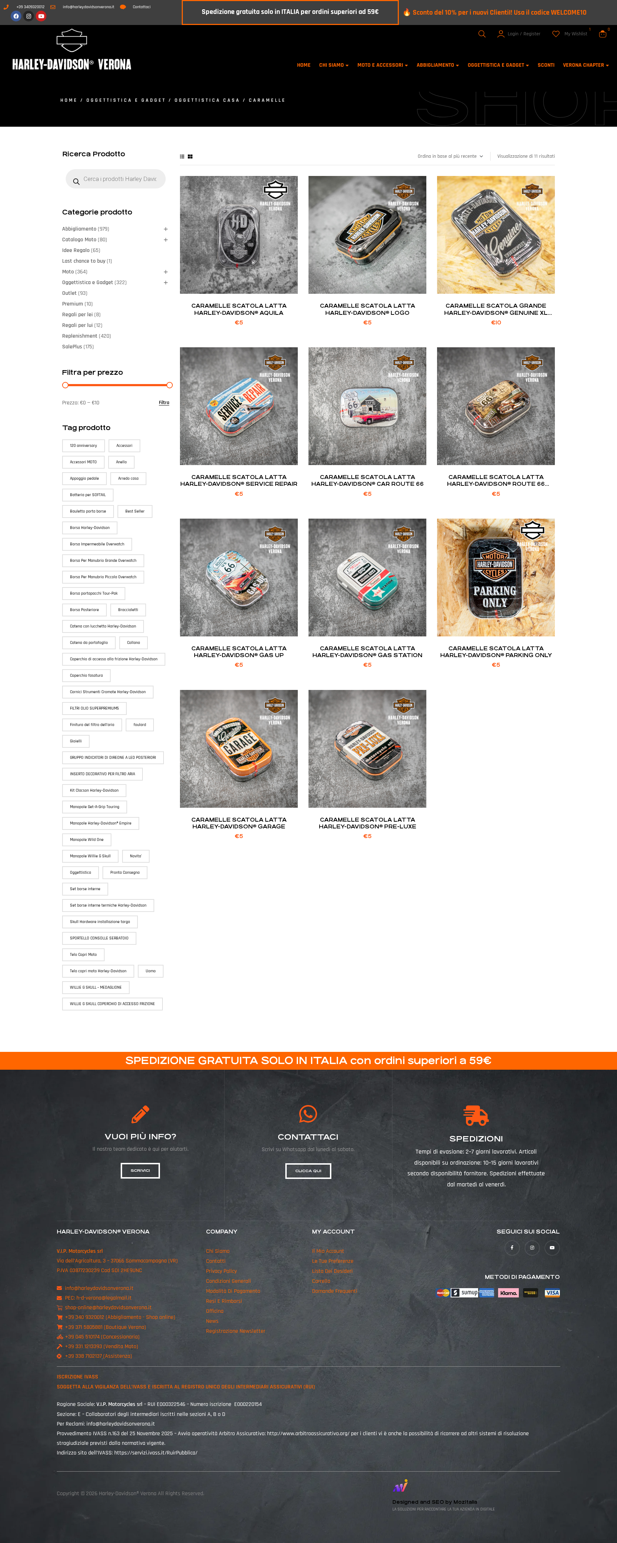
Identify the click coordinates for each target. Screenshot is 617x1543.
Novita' (136, 856)
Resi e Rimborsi (224, 1301)
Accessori (124, 445)
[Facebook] (16, 16)
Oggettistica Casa (207, 100)
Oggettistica (80, 872)
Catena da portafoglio (89, 642)
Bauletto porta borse (88, 511)
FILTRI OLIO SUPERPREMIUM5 (94, 708)
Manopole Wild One (87, 839)
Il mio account (328, 1251)
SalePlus (72, 347)
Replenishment (79, 336)
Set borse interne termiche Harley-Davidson (108, 905)
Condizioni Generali (228, 1281)
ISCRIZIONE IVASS (77, 1377)
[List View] (182, 156)
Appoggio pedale (84, 478)
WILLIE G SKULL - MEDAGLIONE (96, 987)
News (212, 1321)
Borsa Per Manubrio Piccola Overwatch (103, 577)
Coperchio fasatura (86, 675)
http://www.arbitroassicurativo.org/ (308, 1433)
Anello (121, 462)
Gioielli (76, 741)
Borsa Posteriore (84, 609)
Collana (133, 642)
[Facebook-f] (512, 1248)
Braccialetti (128, 609)
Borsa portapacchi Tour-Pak (93, 593)
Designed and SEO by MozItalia (434, 1502)
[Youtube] (41, 16)
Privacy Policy (221, 1271)
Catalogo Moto (79, 239)
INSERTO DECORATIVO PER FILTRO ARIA (102, 774)
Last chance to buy (83, 261)
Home (69, 100)
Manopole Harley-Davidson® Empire (100, 823)
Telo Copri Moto (83, 954)
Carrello (321, 1281)
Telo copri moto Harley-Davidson (98, 971)
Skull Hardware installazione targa (100, 921)
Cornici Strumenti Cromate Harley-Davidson (108, 692)
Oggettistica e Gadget (126, 100)
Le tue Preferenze (332, 1261)
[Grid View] (190, 156)
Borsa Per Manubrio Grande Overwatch (103, 560)
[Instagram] (28, 16)
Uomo (151, 971)
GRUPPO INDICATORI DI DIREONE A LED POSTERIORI (113, 757)
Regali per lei (77, 314)
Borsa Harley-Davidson (90, 527)
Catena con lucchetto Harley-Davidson (103, 626)
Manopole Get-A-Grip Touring (94, 807)
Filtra (164, 402)
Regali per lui (77, 325)
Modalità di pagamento (233, 1291)
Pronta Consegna (125, 872)
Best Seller (135, 511)
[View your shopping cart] (602, 33)
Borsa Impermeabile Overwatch (97, 544)
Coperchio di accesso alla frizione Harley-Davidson (113, 659)
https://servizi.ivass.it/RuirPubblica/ (155, 1453)
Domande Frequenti (334, 1291)
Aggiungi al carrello (239, 284)
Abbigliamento (79, 229)
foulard (140, 724)
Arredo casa (128, 478)
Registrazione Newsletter (235, 1331)
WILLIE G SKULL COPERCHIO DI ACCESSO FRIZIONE (112, 1004)
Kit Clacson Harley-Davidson (94, 790)
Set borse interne (85, 889)
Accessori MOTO (83, 462)
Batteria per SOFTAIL (88, 495)
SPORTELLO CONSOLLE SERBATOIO (99, 938)
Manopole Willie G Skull (90, 856)
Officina (215, 1311)
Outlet (69, 293)
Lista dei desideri (332, 1271)
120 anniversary (83, 445)
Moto (68, 272)
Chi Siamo (218, 1251)
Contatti (216, 1261)
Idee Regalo (76, 250)
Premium (72, 304)
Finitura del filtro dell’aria (92, 724)
